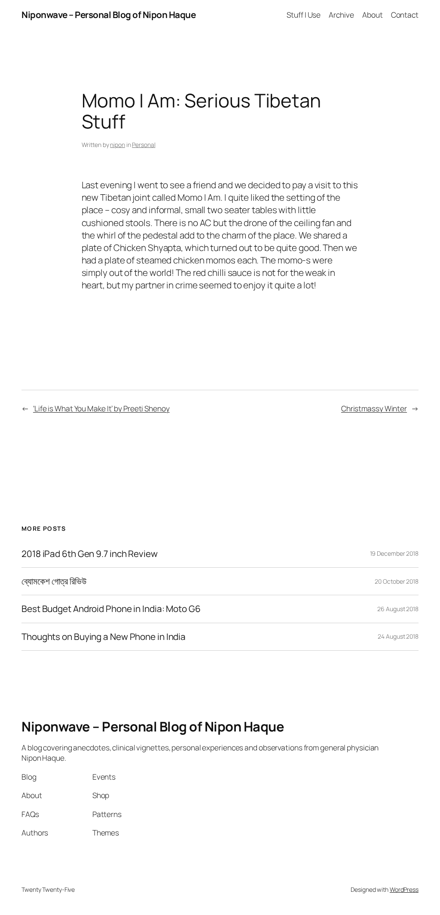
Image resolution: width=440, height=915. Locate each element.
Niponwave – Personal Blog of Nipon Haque (108, 15)
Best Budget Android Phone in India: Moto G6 (111, 609)
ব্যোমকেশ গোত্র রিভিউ (53, 581)
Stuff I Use (304, 14)
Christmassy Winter (374, 408)
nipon (117, 145)
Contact (405, 14)
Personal (143, 145)
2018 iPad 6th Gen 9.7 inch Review (89, 554)
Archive (341, 14)
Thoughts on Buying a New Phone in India (103, 637)
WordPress (404, 889)
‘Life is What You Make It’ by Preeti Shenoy (101, 408)
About (372, 14)
